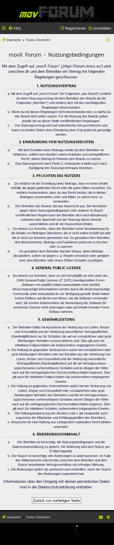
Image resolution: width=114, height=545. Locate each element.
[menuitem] (14, 28)
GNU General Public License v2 (39, 280)
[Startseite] (56, 11)
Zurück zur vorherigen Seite (56, 500)
